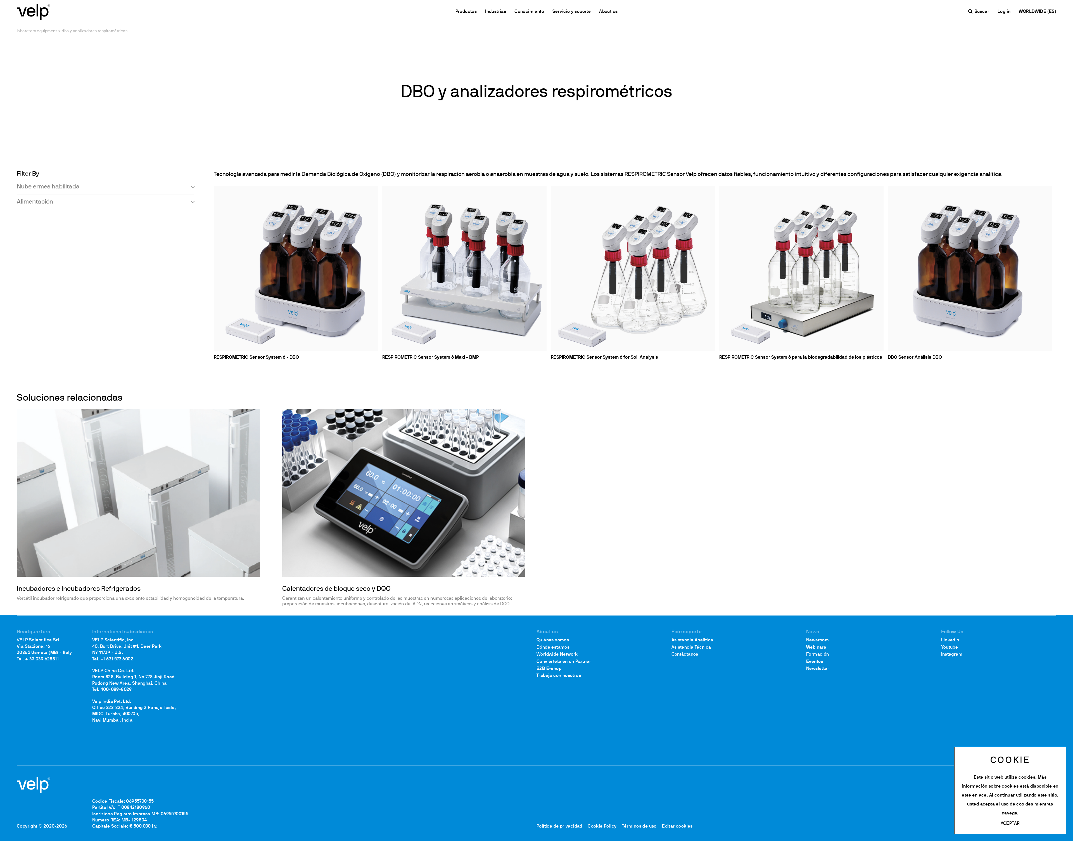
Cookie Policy (602, 826)
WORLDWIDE (1033, 12)
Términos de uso (639, 826)
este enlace (974, 795)
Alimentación (35, 202)
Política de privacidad (559, 826)
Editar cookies (677, 826)
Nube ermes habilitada (48, 187)
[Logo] (33, 11)
